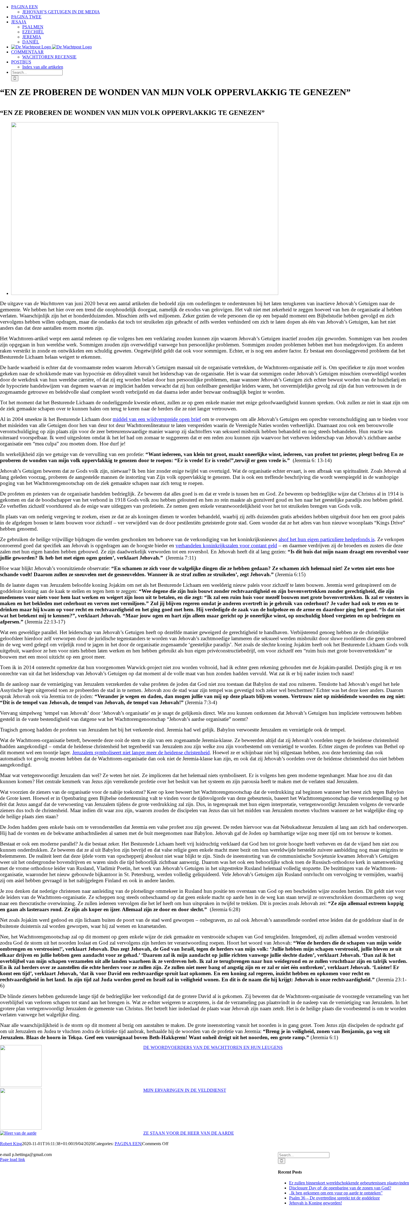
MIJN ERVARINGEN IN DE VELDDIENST (184, 1090)
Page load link (12, 1159)
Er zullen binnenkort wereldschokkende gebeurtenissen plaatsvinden (349, 1183)
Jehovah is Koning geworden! (315, 1203)
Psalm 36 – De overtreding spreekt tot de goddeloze (334, 1198)
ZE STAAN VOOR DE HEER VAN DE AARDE (188, 1133)
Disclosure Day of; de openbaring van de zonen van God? (340, 1188)
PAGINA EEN (128, 1143)
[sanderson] (144, 293)
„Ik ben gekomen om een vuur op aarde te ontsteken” (336, 1193)
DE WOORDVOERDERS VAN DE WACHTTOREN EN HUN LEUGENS (213, 1047)
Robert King (11, 1143)
